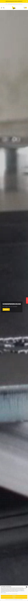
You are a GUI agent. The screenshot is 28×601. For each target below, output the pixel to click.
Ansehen (6, 309)
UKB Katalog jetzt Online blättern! (14, 1)
